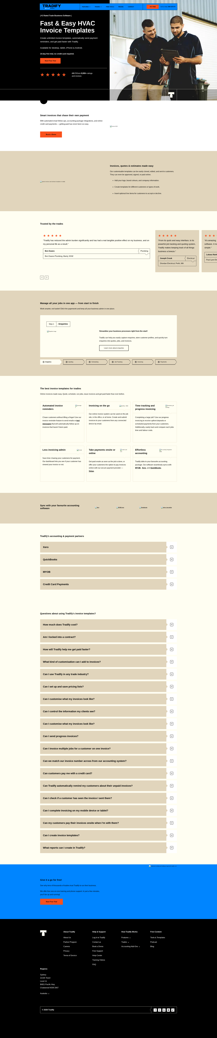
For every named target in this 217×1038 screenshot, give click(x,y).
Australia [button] (43, 993)
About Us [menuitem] (67, 938)
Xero (144, 468)
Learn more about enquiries (114, 348)
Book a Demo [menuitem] (97, 946)
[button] (42, 277)
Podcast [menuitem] (153, 942)
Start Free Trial (50, 61)
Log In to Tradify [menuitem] (98, 938)
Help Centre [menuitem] (97, 955)
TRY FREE (153, 6)
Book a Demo (51, 134)
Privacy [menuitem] (66, 951)
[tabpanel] (108, 336)
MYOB (138, 468)
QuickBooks (155, 468)
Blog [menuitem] (152, 946)
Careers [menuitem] (66, 946)
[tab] (51, 362)
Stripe (91, 471)
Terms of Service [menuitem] (70, 955)
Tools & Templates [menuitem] (157, 938)
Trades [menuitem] (124, 942)
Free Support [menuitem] (97, 951)
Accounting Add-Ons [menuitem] (129, 946)
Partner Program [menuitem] (70, 942)
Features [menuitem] (125, 938)
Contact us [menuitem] (96, 942)
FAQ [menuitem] (94, 964)
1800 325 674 (171, 6)
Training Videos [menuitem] (98, 960)
